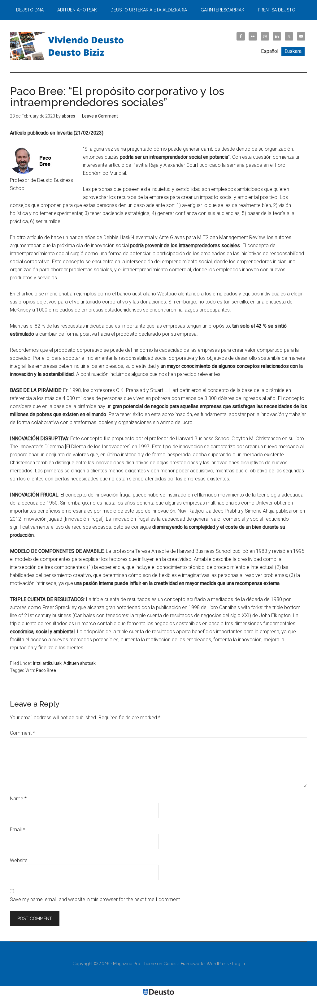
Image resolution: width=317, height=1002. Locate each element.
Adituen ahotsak (79, 663)
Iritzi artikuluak (47, 663)
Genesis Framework (183, 963)
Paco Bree (46, 670)
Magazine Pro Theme (134, 963)
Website (19, 860)
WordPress (217, 963)
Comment (22, 733)
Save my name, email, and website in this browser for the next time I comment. (95, 899)
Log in (238, 963)
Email (17, 829)
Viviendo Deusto (69, 46)
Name (18, 799)
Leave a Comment (100, 116)
